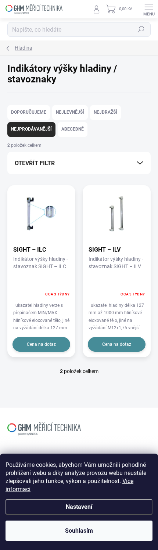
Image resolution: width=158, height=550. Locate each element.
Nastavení (79, 506)
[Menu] (149, 9)
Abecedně (72, 129)
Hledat (141, 29)
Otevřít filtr (35, 163)
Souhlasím (79, 530)
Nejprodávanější (31, 129)
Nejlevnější (70, 112)
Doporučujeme (28, 112)
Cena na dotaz (41, 344)
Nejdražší (105, 112)
